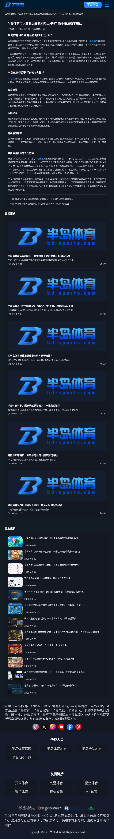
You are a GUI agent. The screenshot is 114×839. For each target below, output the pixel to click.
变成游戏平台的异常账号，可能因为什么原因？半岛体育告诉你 (44, 199)
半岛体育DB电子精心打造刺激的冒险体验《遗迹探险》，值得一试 (54, 591)
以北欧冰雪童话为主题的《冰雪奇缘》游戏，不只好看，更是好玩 (54, 605)
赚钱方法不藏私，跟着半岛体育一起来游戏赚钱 (33, 455)
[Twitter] (44, 727)
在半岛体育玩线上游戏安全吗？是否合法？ (30, 355)
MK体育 (91, 792)
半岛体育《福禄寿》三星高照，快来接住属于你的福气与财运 (52, 551)
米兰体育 (21, 792)
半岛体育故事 (25, 14)
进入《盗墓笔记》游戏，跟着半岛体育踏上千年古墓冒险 (50, 618)
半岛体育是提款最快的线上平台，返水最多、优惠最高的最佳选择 (54, 672)
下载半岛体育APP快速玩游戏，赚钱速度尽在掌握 (47, 578)
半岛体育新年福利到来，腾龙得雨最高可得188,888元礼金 (42, 203)
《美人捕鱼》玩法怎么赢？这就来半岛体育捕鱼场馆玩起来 (51, 538)
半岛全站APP (91, 749)
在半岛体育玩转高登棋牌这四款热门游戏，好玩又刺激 (49, 658)
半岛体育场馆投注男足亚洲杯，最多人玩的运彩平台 (35, 505)
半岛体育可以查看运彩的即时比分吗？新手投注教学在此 (60, 14)
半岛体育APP (56, 749)
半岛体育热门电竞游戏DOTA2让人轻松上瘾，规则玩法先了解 (40, 305)
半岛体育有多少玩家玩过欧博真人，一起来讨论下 (34, 405)
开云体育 (21, 783)
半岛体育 (94, 41)
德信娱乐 (56, 792)
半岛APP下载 (21, 757)
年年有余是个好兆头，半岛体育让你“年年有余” (45, 645)
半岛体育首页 (11, 14)
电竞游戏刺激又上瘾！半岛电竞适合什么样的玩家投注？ (50, 685)
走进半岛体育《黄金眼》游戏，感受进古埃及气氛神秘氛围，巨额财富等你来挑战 (61, 632)
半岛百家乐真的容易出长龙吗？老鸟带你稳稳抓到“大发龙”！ (52, 565)
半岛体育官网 (21, 749)
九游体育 (56, 783)
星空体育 (91, 783)
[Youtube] (61, 727)
